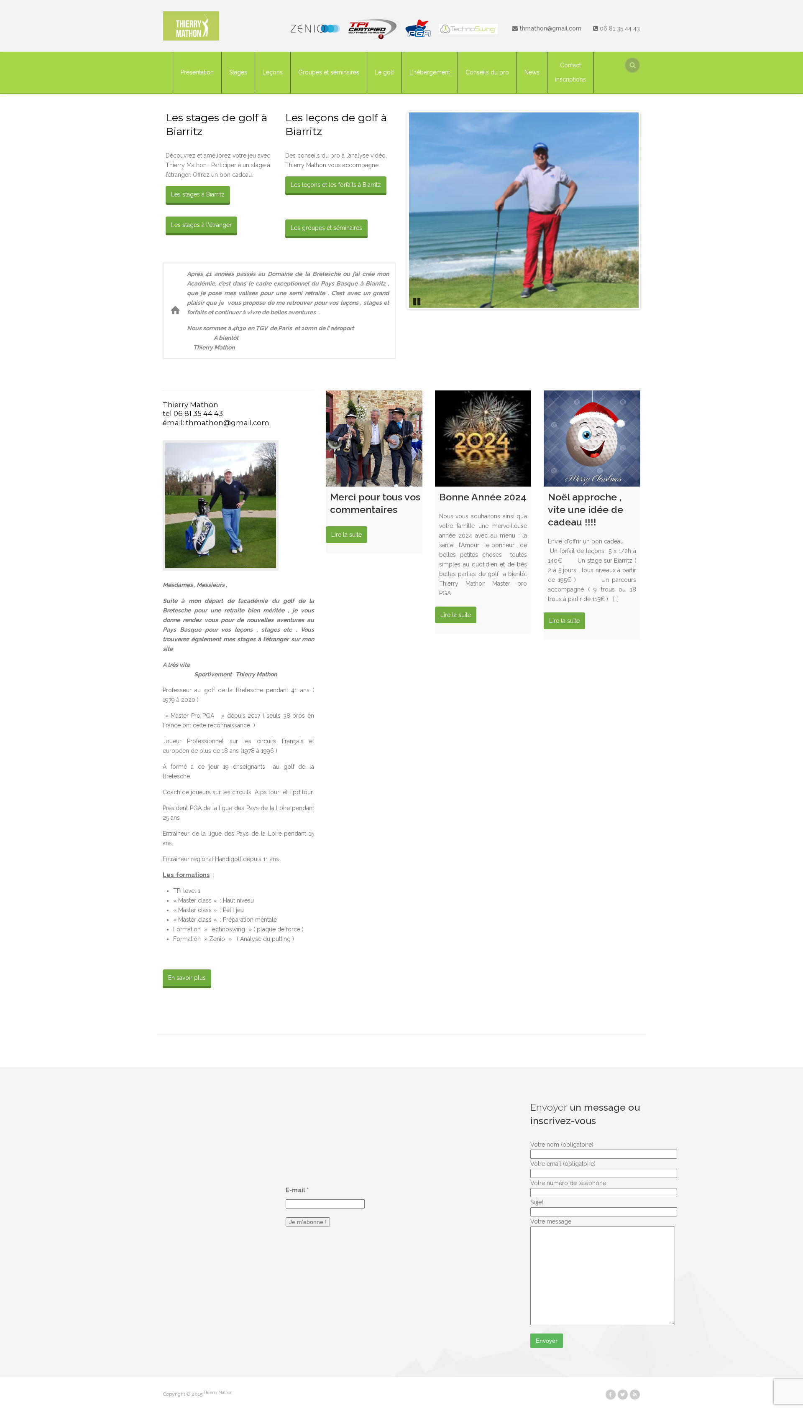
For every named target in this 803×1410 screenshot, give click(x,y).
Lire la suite (346, 534)
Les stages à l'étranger (201, 225)
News (532, 72)
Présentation (197, 72)
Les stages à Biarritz (198, 194)
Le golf (384, 72)
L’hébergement (429, 72)
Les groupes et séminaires (326, 227)
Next (651, 209)
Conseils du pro (487, 72)
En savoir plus (187, 977)
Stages (238, 72)
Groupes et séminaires (328, 72)
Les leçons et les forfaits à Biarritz (336, 184)
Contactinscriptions (570, 72)
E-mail (297, 1190)
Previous (396, 209)
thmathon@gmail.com (550, 28)
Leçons (273, 72)
